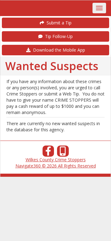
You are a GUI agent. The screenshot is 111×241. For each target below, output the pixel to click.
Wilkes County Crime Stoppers (56, 160)
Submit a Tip (58, 23)
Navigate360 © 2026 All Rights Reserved (55, 166)
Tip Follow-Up (58, 36)
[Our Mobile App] (63, 153)
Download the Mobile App (58, 50)
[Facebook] (48, 153)
